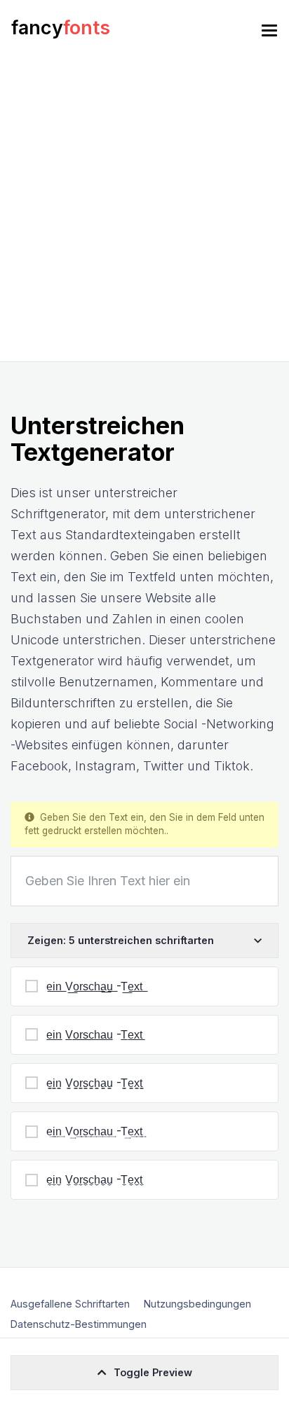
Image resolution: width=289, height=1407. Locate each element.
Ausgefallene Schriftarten (70, 1304)
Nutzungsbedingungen (197, 1304)
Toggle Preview (153, 1372)
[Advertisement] (144, 210)
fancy (60, 27)
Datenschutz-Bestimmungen (79, 1324)
